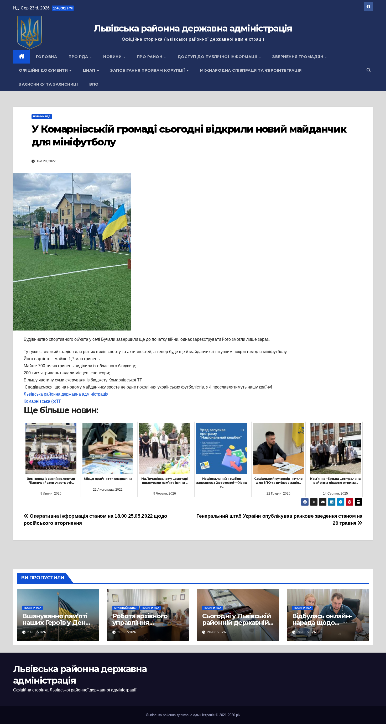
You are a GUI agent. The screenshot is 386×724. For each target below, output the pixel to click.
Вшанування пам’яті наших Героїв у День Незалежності (55, 622)
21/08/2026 (36, 632)
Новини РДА (41, 116)
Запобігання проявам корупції (148, 70)
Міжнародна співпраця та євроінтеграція (251, 70)
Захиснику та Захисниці (48, 84)
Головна (46, 56)
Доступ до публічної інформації (218, 56)
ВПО (94, 84)
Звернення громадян (298, 56)
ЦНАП (90, 70)
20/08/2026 (126, 632)
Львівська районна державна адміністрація (193, 28)
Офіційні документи (44, 70)
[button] (369, 70)
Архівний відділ (125, 607)
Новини (113, 56)
